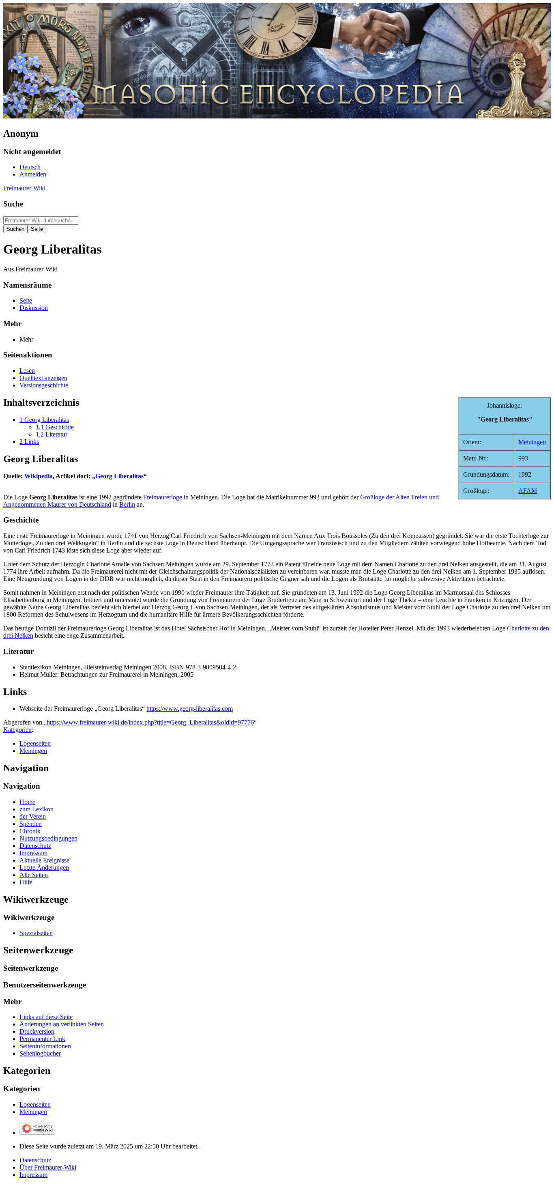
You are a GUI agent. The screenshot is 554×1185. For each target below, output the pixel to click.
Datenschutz (35, 1160)
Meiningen (532, 442)
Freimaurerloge (162, 497)
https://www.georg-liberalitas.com (189, 708)
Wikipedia (38, 476)
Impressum (33, 1174)
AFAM (527, 490)
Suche (13, 204)
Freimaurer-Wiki (24, 188)
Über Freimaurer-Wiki (47, 1167)
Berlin (127, 504)
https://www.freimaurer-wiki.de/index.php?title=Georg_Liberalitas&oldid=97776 (150, 722)
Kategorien (17, 729)
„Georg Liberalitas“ (119, 476)
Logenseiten (35, 743)
